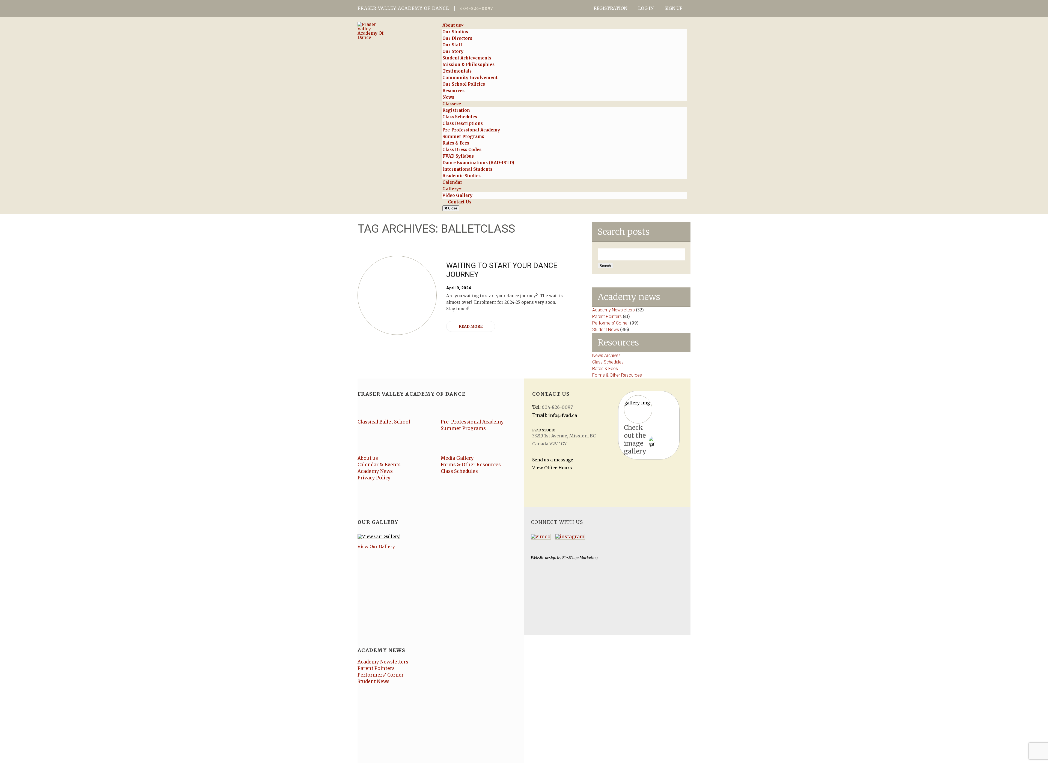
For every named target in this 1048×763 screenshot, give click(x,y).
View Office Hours (552, 467)
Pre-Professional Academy (472, 422)
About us (368, 458)
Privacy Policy (374, 478)
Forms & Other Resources (617, 375)
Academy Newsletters (613, 310)
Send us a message (552, 459)
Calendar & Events (379, 465)
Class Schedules (608, 362)
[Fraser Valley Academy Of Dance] (395, 31)
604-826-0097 (476, 8)
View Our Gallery (376, 546)
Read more (471, 326)
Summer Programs (463, 428)
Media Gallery (457, 458)
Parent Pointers (607, 316)
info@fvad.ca (562, 415)
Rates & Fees (605, 368)
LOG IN (646, 8)
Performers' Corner (610, 323)
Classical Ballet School (384, 422)
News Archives (606, 355)
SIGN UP (673, 8)
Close (452, 208)
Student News (605, 329)
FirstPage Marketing (580, 557)
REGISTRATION (610, 8)
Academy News (375, 471)
